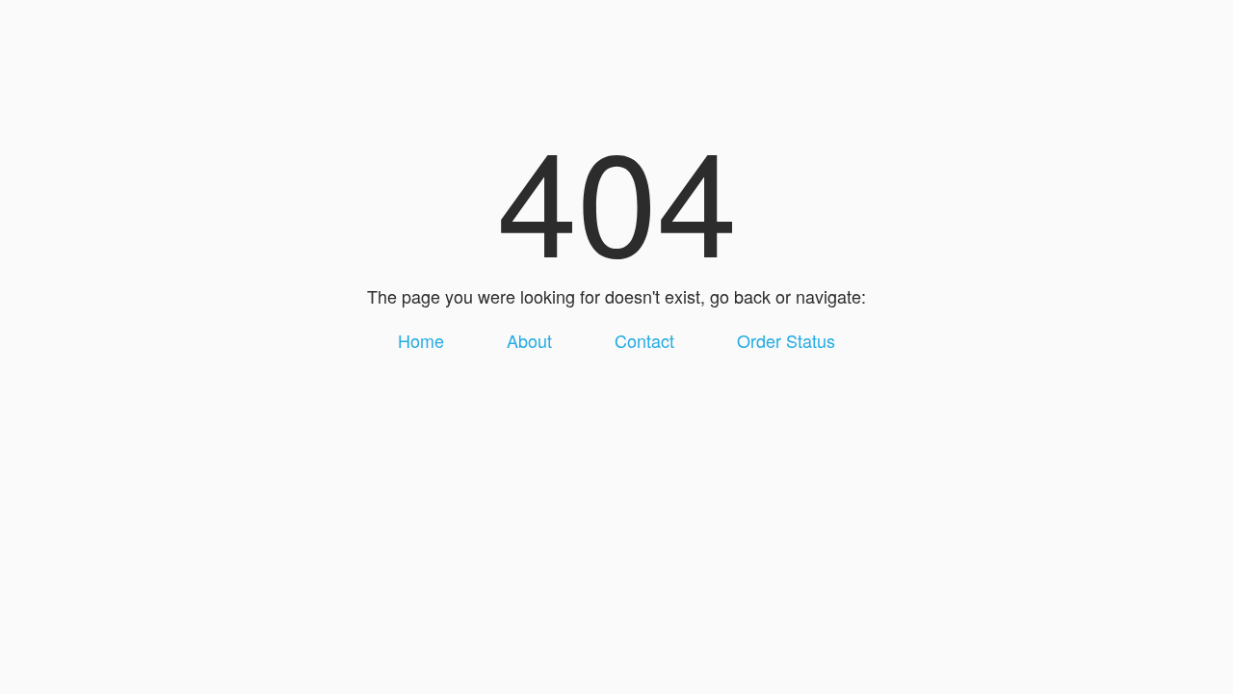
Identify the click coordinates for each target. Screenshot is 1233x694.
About (529, 340)
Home (421, 340)
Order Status (786, 340)
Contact (644, 340)
